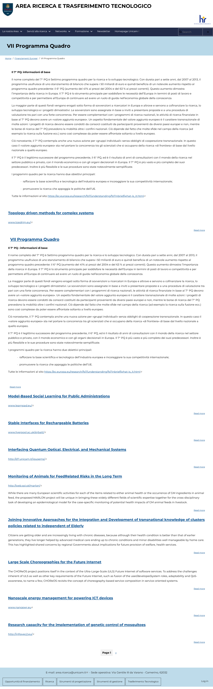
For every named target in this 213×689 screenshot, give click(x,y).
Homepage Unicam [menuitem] (126, 31)
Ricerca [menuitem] (49, 681)
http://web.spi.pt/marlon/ (24, 485)
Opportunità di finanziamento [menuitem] (22, 681)
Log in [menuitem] (204, 681)
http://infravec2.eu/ (20, 634)
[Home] (7, 10)
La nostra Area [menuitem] (10, 31)
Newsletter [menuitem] (103, 31)
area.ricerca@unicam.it (71, 672)
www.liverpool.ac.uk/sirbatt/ (26, 432)
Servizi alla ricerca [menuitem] (37, 31)
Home (8, 58)
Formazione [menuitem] (82, 31)
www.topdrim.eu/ (19, 222)
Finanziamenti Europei (26, 58)
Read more (199, 230)
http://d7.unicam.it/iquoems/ (26, 459)
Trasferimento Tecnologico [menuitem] (143, 681)
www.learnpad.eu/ (20, 405)
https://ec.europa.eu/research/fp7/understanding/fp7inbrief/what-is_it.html (96, 196)
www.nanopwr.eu (19, 607)
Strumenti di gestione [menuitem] (109, 681)
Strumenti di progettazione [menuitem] (75, 681)
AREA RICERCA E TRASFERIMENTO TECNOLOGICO (83, 6)
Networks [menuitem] (61, 31)
